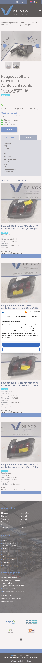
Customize (21, 350)
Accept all (21, 345)
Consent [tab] (7, 316)
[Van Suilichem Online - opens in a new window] (32, 312)
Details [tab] (34, 316)
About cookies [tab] (21, 316)
